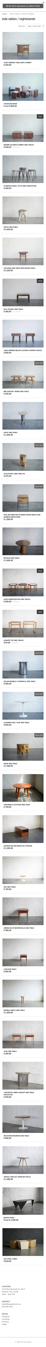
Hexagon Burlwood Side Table (16, 1136)
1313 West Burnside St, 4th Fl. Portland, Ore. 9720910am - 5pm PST (14, 1291)
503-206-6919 (7, 1307)
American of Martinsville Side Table (19, 928)
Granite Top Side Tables (14, 640)
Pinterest (5, 1322)
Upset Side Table (11, 432)
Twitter (4, 1324)
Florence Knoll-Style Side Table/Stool (20, 186)
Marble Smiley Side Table (14, 1010)
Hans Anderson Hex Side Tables (17, 599)
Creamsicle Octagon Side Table (17, 805)
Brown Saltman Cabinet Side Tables (19, 145)
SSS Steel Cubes (10, 1259)
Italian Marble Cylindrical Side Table (19, 681)
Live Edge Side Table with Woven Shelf (19, 268)
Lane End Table (10, 969)
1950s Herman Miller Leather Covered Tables (23, 350)
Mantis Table (9, 1218)
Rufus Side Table (11, 227)
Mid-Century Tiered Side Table (16, 391)
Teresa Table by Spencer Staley (17, 1177)
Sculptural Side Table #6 (14, 474)
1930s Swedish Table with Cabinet (18, 63)
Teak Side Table (10, 1051)
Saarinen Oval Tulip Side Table (16, 722)
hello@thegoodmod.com (11, 1304)
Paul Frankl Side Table (13, 309)
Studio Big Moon (10, 104)
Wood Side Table (10, 764)
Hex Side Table (10, 887)
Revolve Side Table (12, 558)
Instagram (6, 1316)
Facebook (6, 1319)
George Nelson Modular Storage (18, 846)
